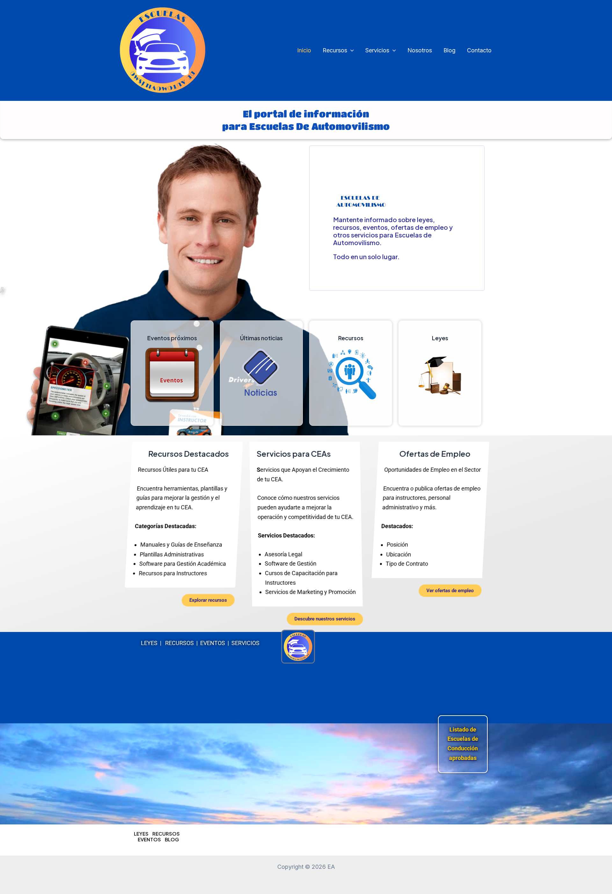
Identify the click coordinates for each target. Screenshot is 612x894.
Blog (449, 50)
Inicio (304, 50)
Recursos (335, 50)
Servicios (377, 50)
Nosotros (419, 50)
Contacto (479, 50)
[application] (350, 50)
